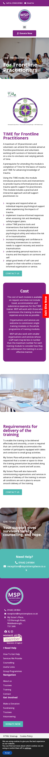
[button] (24, 27)
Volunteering (9, 716)
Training (7, 689)
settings (28, 748)
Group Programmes (12, 671)
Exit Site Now (45, 306)
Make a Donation (11, 703)
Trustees (7, 685)
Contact (7, 693)
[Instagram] (12, 631)
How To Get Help (11, 654)
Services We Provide (12, 658)
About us (7, 681)
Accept (7, 753)
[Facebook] (5, 631)
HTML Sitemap (10, 736)
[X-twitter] (9, 631)
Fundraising (8, 708)
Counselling (8, 662)
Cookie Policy (26, 736)
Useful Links (9, 667)
